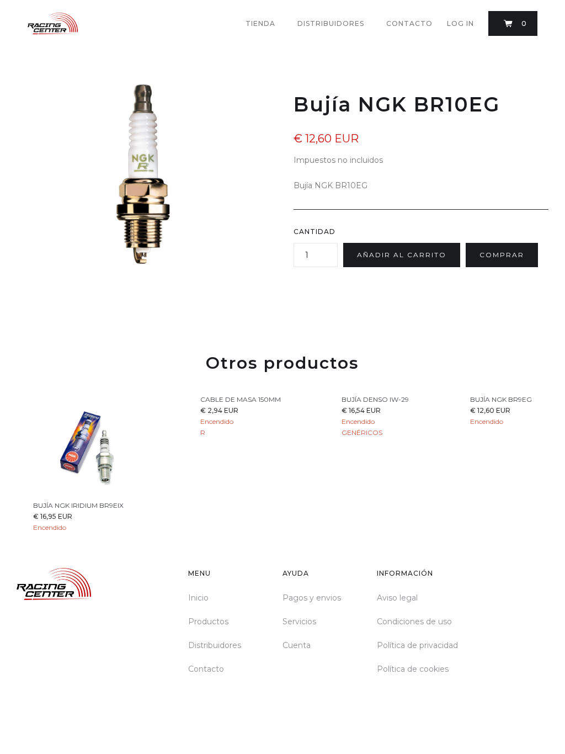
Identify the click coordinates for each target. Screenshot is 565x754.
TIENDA (260, 23)
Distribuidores (214, 645)
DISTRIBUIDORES (330, 23)
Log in (460, 23)
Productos (208, 621)
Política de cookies (413, 669)
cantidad (314, 231)
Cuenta (296, 645)
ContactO (409, 23)
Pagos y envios (311, 598)
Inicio (198, 598)
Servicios (299, 621)
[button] (512, 23)
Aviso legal (397, 598)
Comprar (501, 255)
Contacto (206, 669)
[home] (53, 23)
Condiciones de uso (414, 621)
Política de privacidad (417, 645)
